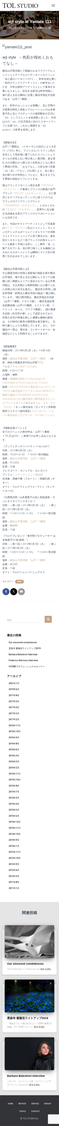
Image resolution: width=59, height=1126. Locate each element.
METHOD (22, 1104)
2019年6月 (14, 689)
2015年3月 (14, 810)
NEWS (19, 581)
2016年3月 (14, 761)
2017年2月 (14, 719)
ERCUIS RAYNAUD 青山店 (24, 386)
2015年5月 (14, 798)
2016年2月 (14, 767)
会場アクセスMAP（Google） (21, 366)
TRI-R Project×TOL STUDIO (32, 382)
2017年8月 (14, 695)
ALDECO (38, 394)
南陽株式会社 (17, 378)
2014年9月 (14, 840)
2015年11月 (15, 773)
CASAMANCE (24, 394)
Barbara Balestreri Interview (23, 654)
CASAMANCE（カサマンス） (21, 205)
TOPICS (22, 1111)
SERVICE (35, 1104)
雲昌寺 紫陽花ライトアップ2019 (25, 648)
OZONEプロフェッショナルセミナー (27, 666)
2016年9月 (14, 737)
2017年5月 (14, 701)
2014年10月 (15, 834)
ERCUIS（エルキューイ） (29, 193)
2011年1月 (14, 888)
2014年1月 (14, 846)
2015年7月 (14, 791)
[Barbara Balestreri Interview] (29, 1053)
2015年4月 (14, 804)
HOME (10, 1104)
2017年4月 (14, 707)
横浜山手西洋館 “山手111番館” (28, 358)
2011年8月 (14, 882)
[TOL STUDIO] (21, 5)
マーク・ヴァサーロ (16, 227)
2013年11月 (15, 852)
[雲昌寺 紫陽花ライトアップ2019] (29, 995)
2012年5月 (14, 876)
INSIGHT (47, 1104)
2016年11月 (15, 725)
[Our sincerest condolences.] (29, 941)
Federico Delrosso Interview (23, 660)
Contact (35, 1111)
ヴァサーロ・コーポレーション (37, 415)
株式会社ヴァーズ (22, 390)
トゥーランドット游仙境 (29, 474)
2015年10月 (15, 779)
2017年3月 (14, 713)
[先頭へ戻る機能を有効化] (53, 1120)
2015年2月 (14, 816)
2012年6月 (14, 870)
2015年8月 (14, 785)
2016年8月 (14, 743)
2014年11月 (15, 828)
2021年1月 (14, 683)
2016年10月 (15, 731)
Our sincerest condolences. (23, 642)
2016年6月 (14, 749)
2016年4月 (14, 755)
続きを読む (45, 969)
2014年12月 (15, 822)
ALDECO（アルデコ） (19, 209)
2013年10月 (15, 858)
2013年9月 (14, 864)
